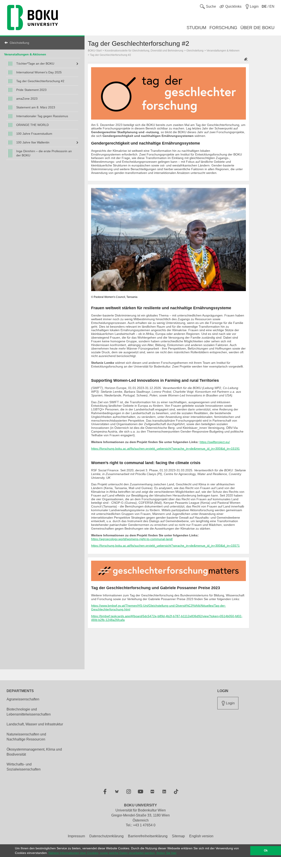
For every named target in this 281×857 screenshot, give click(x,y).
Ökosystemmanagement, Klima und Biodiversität (34, 751)
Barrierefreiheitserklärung (148, 836)
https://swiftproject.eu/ (215, 442)
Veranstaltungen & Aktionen (25, 54)
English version (201, 836)
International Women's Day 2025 (39, 72)
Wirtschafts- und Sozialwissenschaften (24, 766)
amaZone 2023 (27, 98)
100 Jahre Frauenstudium (34, 133)
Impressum (76, 836)
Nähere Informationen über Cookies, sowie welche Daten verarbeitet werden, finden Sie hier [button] (113, 853)
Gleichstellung (19, 42)
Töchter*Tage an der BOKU (35, 63)
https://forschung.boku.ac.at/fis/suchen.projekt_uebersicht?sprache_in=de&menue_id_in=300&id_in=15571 (165, 545)
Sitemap (178, 836)
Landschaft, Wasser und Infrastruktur (35, 724)
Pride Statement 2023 (31, 90)
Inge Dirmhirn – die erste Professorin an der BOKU (44, 153)
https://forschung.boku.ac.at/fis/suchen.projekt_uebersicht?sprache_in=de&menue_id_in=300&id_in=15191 (165, 448)
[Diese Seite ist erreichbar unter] (246, 59)
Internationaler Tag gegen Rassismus (42, 116)
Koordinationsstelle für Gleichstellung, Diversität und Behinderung (144, 50)
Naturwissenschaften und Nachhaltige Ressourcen (26, 736)
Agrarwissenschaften (23, 699)
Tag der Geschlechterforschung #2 (40, 81)
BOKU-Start (95, 50)
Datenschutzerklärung (106, 836)
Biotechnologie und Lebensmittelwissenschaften (29, 711)
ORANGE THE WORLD (32, 125)
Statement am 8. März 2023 (35, 107)
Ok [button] (266, 850)
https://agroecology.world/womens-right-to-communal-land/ (132, 539)
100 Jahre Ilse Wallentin (32, 142)
